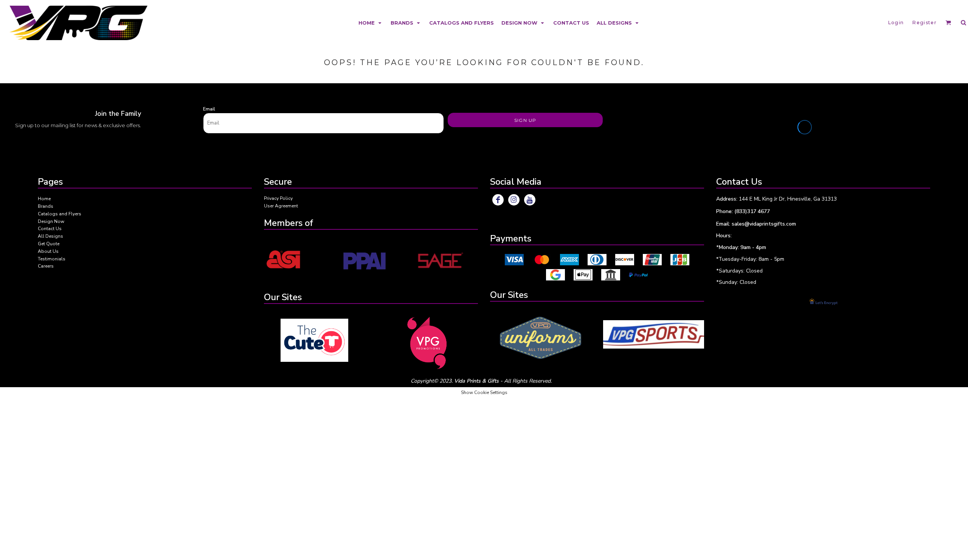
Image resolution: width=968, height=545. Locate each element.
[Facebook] (498, 200)
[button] (371, 22)
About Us (48, 251)
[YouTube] (529, 200)
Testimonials (51, 259)
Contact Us (50, 229)
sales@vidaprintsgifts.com (764, 223)
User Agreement (281, 206)
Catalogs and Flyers (59, 214)
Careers (46, 266)
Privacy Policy (278, 198)
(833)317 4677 (752, 211)
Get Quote (48, 244)
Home (44, 199)
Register (924, 22)
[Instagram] (514, 200)
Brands (45, 206)
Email (209, 109)
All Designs (50, 236)
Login (896, 22)
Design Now (51, 221)
